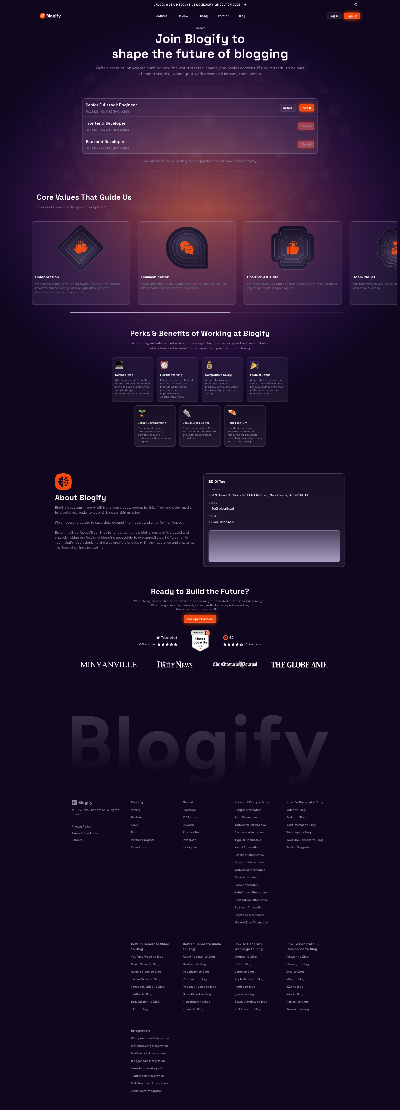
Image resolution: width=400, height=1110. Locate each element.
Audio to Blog (296, 817)
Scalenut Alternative (249, 907)
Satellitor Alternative (249, 855)
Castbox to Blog (194, 964)
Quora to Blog (244, 994)
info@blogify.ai (221, 508)
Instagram (190, 847)
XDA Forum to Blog (248, 1009)
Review (183, 16)
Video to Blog (296, 810)
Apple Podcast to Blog (199, 956)
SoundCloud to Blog (197, 994)
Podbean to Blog (195, 979)
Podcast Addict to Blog (199, 986)
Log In (334, 16)
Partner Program (142, 840)
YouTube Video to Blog (147, 956)
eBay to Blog (295, 979)
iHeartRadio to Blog (196, 1001)
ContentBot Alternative (251, 900)
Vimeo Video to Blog (145, 964)
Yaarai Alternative (247, 847)
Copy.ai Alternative (248, 810)
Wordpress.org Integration (149, 1046)
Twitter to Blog (141, 994)
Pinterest (189, 840)
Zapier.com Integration (146, 1091)
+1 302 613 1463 (221, 522)
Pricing (203, 16)
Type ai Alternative (248, 840)
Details (287, 108)
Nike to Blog (294, 994)
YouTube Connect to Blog (304, 840)
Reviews (136, 817)
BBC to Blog (243, 964)
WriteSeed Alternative (250, 870)
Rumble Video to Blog (146, 971)
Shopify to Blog (297, 964)
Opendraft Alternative (250, 862)
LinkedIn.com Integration (148, 1068)
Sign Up (352, 16)
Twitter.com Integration (147, 1076)
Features (161, 16)
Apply (307, 108)
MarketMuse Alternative (251, 922)
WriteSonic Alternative (250, 825)
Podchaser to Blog (196, 971)
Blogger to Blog (246, 956)
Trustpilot (169, 637)
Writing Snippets (298, 847)
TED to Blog (139, 1009)
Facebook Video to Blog (148, 986)
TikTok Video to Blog (145, 979)
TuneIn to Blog (193, 1009)
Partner (223, 16)
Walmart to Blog (297, 1009)
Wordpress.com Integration (150, 1038)
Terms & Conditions (85, 833)
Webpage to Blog (298, 832)
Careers (77, 840)
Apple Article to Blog (249, 979)
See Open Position (200, 619)
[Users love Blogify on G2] (200, 641)
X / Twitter (190, 817)
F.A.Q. (135, 825)
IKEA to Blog (294, 986)
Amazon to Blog (297, 956)
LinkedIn (188, 825)
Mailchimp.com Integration (149, 1083)
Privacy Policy (81, 826)
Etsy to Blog (295, 971)
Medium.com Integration (148, 1053)
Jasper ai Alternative (249, 832)
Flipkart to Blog (297, 1001)
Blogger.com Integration (148, 1061)
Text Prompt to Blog (301, 825)
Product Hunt (192, 832)
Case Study (139, 847)
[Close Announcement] (356, 4)
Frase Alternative (246, 885)
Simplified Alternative (249, 915)
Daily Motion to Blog (145, 1001)
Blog (242, 16)
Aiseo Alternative (246, 877)
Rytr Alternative (246, 817)
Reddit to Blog (245, 986)
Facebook (189, 810)
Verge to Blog (244, 971)
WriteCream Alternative (251, 892)
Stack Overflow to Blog (251, 1001)
